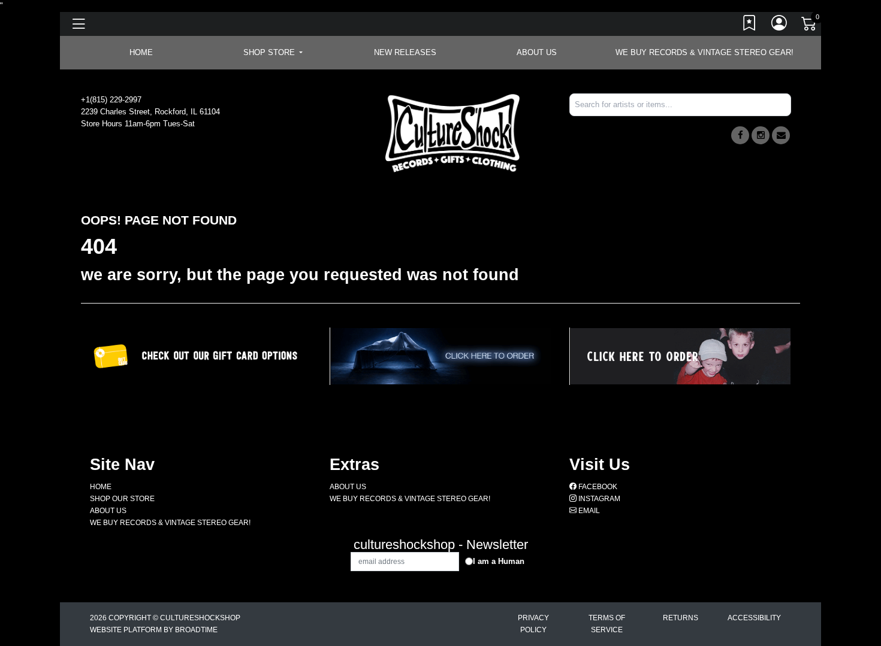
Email (588, 511)
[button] (273, 52)
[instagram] (760, 135)
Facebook (597, 487)
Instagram (598, 499)
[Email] (781, 135)
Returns (680, 618)
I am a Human (498, 561)
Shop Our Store (122, 499)
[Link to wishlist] (749, 26)
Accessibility (754, 618)
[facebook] (740, 135)
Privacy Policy (533, 624)
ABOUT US (537, 52)
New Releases (405, 52)
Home (100, 487)
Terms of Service (607, 624)
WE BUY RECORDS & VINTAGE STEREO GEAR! (704, 52)
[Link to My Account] (779, 26)
